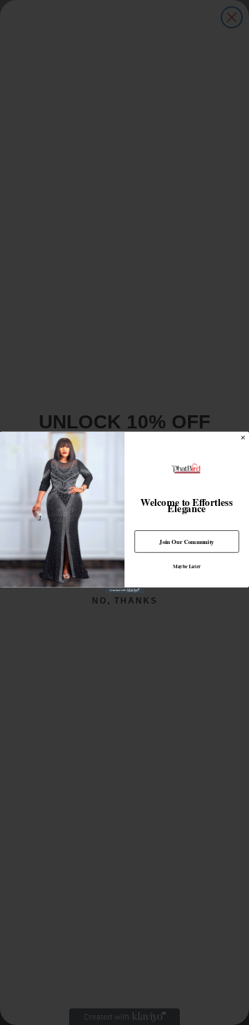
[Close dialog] (243, 438)
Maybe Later (187, 566)
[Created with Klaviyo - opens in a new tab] (124, 591)
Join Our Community (186, 541)
